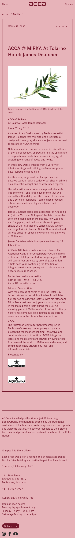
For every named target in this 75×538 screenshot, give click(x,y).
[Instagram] (4, 534)
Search (69, 4)
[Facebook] (10, 534)
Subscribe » (10, 526)
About (5, 14)
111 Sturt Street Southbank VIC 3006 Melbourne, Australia (14, 478)
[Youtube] (15, 533)
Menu (5, 4)
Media (16, 14)
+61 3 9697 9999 (12, 488)
